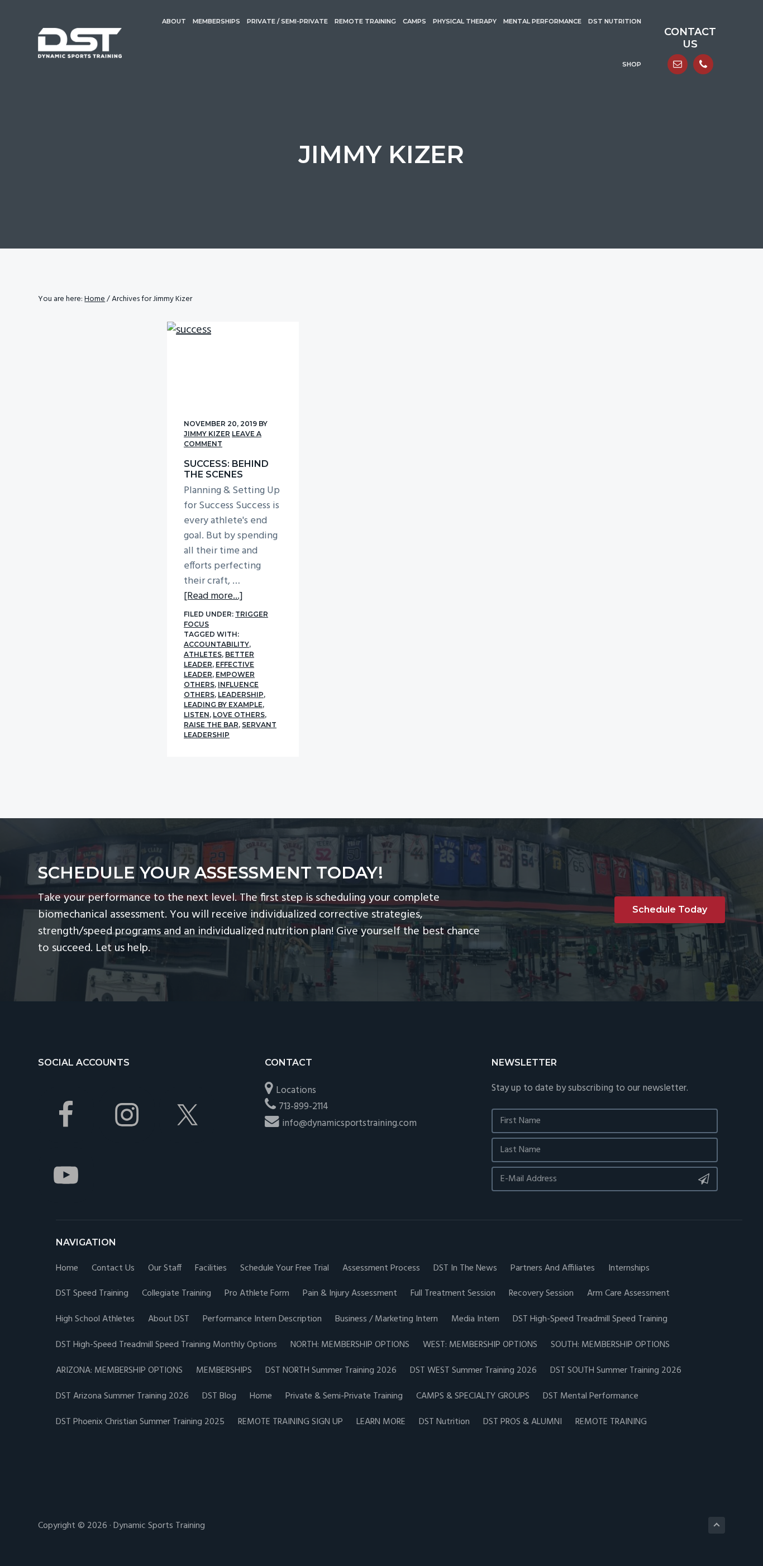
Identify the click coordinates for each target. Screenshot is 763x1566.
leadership (241, 694)
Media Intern (475, 1319)
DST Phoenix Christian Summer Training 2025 (140, 1422)
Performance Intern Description (262, 1319)
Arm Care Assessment (628, 1294)
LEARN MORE (381, 1422)
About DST (168, 1319)
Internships (629, 1269)
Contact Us (113, 1269)
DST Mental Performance (590, 1396)
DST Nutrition (444, 1422)
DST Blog (219, 1396)
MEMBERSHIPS (224, 1371)
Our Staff (165, 1269)
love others (239, 714)
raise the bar (211, 724)
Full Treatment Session (453, 1294)
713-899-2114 (303, 1106)
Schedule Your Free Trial (284, 1269)
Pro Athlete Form (257, 1294)
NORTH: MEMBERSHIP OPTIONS (349, 1345)
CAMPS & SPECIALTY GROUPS (473, 1396)
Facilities (211, 1269)
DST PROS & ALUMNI (522, 1422)
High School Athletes (95, 1319)
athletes (203, 654)
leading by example (223, 704)
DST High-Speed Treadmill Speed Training (590, 1319)
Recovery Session (541, 1294)
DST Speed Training (92, 1294)
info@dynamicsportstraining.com (349, 1123)
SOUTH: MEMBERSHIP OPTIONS (610, 1345)
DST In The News (465, 1269)
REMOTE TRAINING (611, 1422)
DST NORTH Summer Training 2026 (331, 1371)
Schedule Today (669, 909)
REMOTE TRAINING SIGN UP (290, 1422)
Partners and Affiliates (553, 1269)
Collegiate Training (176, 1294)
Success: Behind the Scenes (226, 469)
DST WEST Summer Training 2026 (473, 1371)
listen (196, 714)
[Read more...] (213, 596)
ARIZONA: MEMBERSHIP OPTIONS (119, 1371)
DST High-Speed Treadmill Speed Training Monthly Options (166, 1345)
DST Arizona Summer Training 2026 (122, 1396)
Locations (296, 1090)
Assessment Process (381, 1269)
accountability (216, 644)
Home (67, 1269)
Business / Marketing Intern (386, 1319)
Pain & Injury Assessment (350, 1294)
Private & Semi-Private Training (344, 1396)
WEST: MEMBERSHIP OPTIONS (480, 1345)
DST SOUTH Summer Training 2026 (615, 1371)
